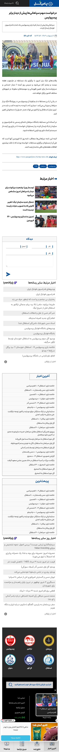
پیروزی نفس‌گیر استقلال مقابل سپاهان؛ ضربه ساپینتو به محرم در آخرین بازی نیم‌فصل (30, 433)
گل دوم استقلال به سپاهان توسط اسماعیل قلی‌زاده (34, 439)
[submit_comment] (8, 274)
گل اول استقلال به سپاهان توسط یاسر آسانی (37, 447)
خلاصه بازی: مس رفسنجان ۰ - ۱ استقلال (39, 390)
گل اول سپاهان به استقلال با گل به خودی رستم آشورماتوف (32, 443)
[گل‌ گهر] (29, 659)
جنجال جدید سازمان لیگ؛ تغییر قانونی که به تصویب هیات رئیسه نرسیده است (20, 206)
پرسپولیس (52, 166)
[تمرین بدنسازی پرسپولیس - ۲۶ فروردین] (46, 221)
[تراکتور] (29, 640)
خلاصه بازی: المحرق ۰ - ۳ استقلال (41, 465)
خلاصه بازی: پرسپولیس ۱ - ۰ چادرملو (40, 407)
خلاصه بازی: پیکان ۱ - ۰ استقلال (42, 419)
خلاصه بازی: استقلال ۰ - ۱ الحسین (42, 394)
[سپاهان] (48, 640)
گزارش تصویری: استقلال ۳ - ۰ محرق (40, 456)
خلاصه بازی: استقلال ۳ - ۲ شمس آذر (40, 403)
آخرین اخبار (43, 376)
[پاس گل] (43, 3)
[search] (16, 3)
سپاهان (43, 166)
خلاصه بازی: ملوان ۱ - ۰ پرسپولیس (41, 398)
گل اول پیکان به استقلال (45, 423)
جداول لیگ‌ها (20, 708)
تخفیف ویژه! (15, 738)
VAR (35, 166)
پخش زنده (18, 717)
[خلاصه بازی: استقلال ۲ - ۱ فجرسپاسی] (46, 700)
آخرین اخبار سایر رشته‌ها (17, 703)
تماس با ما (21, 698)
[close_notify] (55, 691)
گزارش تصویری (20, 713)
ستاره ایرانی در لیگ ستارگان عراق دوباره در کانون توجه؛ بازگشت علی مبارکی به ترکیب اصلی (31, 413)
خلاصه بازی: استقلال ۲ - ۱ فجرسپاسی (40, 386)
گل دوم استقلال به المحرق (44, 473)
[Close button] (57, 720)
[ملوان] (10, 659)
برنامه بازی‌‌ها (47, 717)
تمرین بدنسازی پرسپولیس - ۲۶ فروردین (20, 218)
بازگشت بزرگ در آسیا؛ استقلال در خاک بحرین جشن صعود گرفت (30, 460)
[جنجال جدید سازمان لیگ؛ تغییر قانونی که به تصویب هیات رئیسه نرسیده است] (46, 207)
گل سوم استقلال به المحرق (44, 469)
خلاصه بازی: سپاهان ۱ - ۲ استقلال (41, 427)
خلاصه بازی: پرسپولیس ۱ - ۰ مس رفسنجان (38, 452)
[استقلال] (48, 659)
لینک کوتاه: (53, 157)
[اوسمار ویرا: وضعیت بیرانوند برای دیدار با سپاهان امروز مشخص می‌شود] (46, 192)
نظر (49, 253)
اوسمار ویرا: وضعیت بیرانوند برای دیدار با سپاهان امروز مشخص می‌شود (19, 191)
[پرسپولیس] (10, 640)
